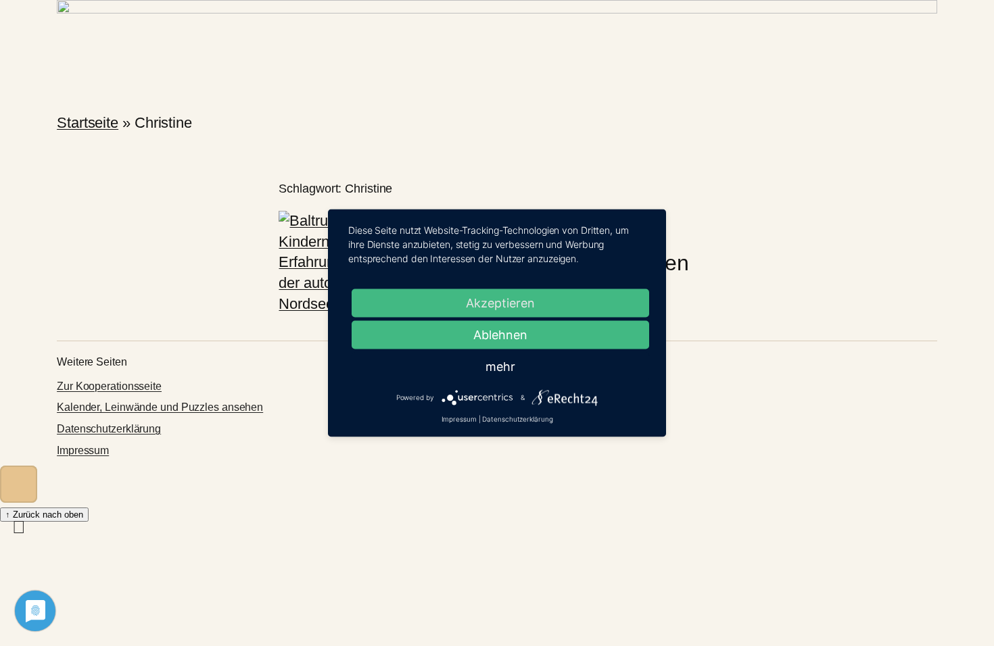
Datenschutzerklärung (109, 428)
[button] (18, 484)
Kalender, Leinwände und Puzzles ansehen (160, 407)
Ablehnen (500, 335)
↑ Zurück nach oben (44, 515)
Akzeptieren (500, 303)
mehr (500, 366)
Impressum (83, 450)
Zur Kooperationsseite (109, 386)
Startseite (87, 122)
